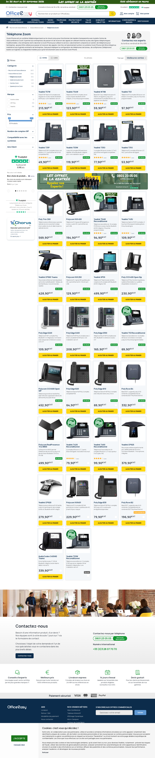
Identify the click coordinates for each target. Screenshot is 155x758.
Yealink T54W (72, 92)
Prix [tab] (9, 114)
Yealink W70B (100, 92)
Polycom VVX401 (73, 502)
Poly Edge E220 (45, 333)
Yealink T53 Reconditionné (133, 333)
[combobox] (76, 13)
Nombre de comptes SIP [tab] (18, 131)
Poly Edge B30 (100, 502)
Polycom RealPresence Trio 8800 (49, 445)
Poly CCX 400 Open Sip (132, 277)
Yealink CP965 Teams (48, 277)
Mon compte (129, 13)
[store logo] (19, 14)
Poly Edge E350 (100, 333)
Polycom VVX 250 (74, 277)
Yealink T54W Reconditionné (100, 220)
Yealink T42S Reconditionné (73, 445)
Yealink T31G (127, 147)
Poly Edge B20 (72, 389)
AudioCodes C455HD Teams (48, 557)
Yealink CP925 (128, 444)
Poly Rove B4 (127, 389)
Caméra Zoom (20, 83)
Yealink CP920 (45, 502)
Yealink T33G (99, 147)
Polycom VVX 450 (74, 219)
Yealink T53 (127, 92)
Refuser (45, 752)
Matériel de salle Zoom (20, 80)
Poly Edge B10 (100, 389)
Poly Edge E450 (73, 333)
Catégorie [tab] (12, 65)
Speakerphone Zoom (20, 86)
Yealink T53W (72, 147)
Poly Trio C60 (44, 219)
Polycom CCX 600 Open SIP (49, 390)
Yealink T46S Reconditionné (100, 445)
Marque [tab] (10, 94)
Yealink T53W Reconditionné (73, 557)
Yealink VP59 (99, 277)
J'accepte (19, 738)
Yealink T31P (44, 147)
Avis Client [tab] (12, 147)
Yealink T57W (44, 92)
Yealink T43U (127, 219)
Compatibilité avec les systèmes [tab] (17, 139)
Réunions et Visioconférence (18, 28)
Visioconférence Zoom (37, 28)
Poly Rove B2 (127, 502)
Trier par (120, 58)
